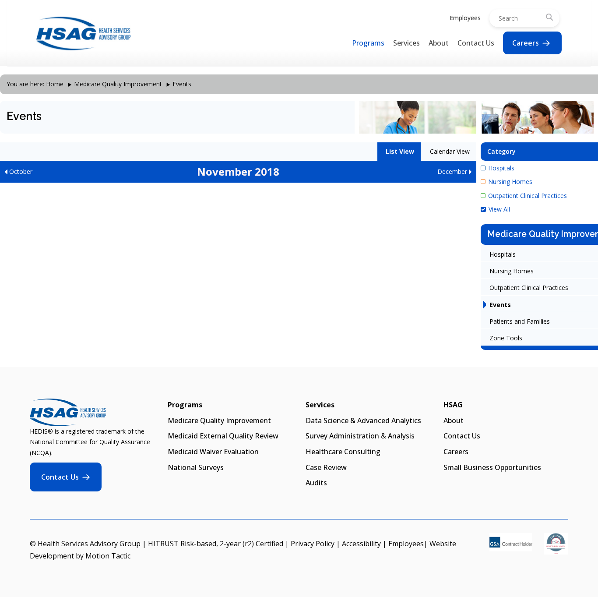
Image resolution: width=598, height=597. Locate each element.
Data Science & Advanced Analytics (363, 420)
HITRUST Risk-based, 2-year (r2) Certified (215, 543)
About (439, 43)
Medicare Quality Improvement (118, 84)
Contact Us (475, 43)
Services (406, 43)
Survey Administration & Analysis (360, 436)
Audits (316, 482)
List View (399, 151)
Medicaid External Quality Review (223, 436)
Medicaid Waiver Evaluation (213, 451)
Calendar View (449, 151)
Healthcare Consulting (343, 451)
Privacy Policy (312, 543)
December (453, 171)
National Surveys (196, 467)
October (19, 171)
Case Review (326, 467)
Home (54, 84)
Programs (368, 43)
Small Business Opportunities (492, 467)
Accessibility (361, 543)
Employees (465, 18)
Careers (525, 43)
